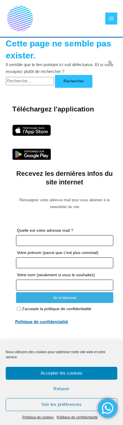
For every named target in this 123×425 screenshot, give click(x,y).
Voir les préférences (61, 404)
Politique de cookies (38, 417)
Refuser (61, 388)
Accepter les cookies (62, 373)
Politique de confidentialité (77, 417)
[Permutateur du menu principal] (111, 19)
